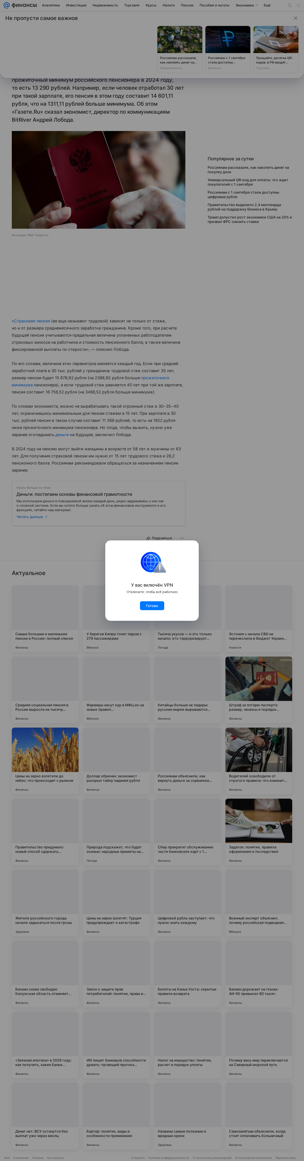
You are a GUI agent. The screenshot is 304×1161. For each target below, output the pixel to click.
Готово (152, 605)
